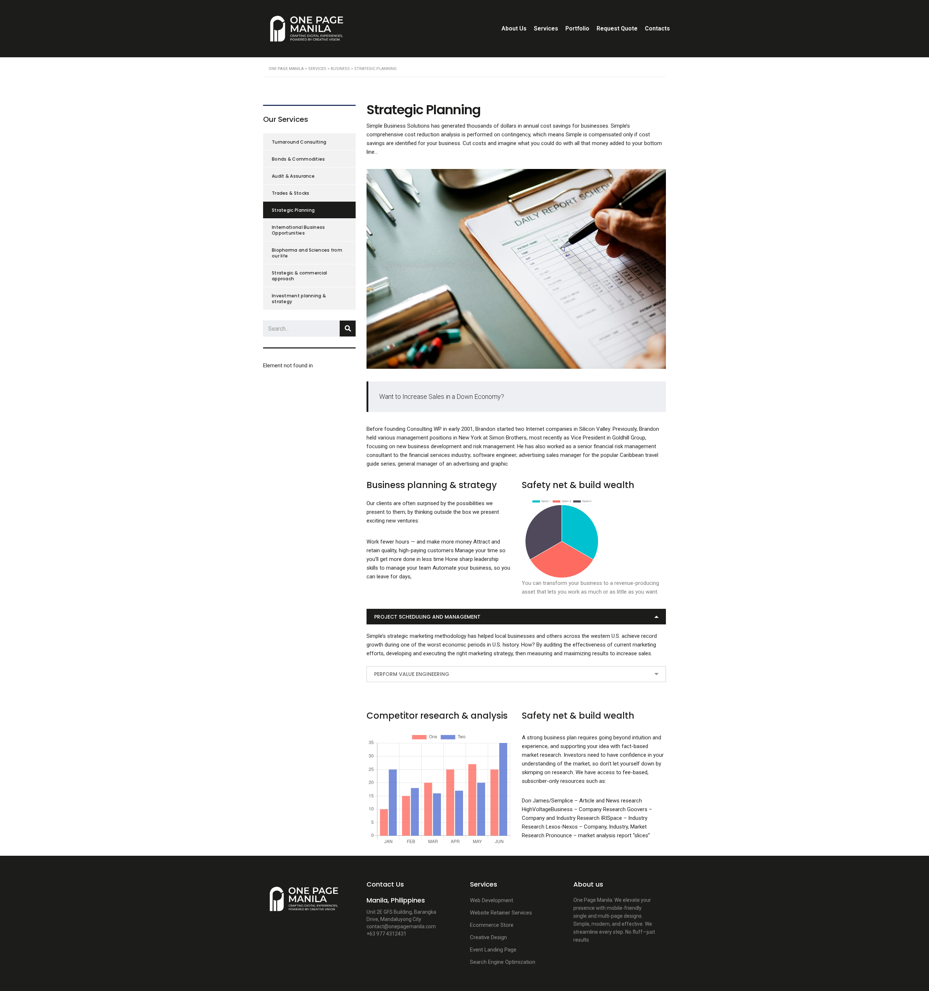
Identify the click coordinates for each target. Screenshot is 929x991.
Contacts (657, 28)
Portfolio (577, 28)
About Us (514, 28)
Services (546, 28)
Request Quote (617, 28)
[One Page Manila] (304, 902)
